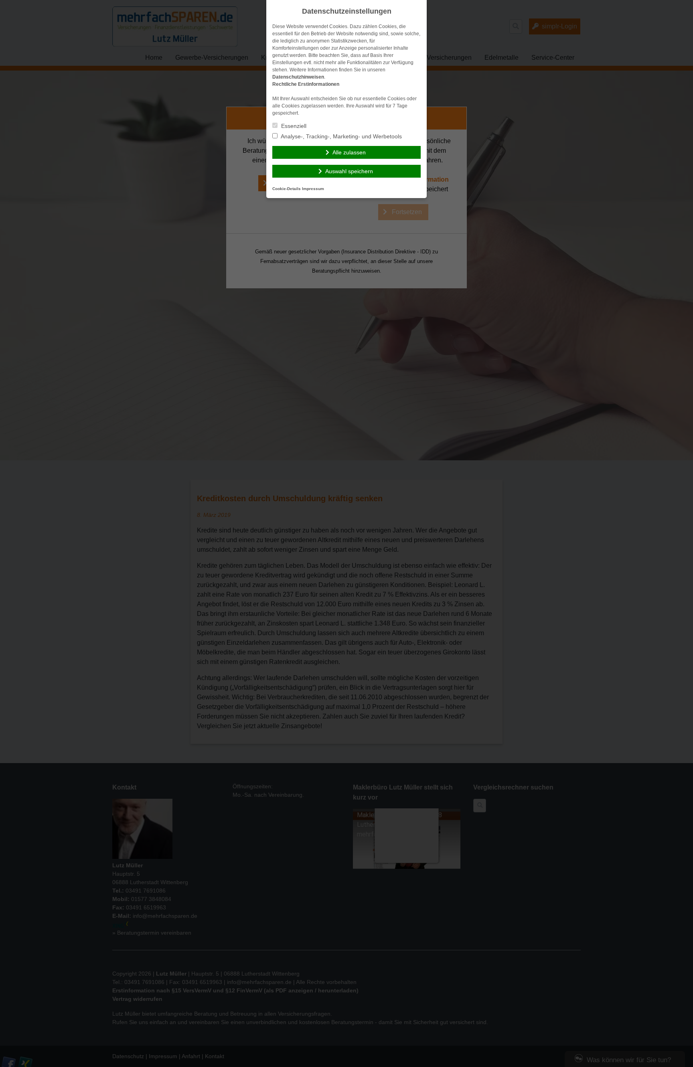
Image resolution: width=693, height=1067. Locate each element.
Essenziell (293, 126)
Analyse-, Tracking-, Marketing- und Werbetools (341, 136)
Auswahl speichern (349, 171)
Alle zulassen (349, 152)
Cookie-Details (286, 188)
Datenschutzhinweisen (298, 77)
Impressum (313, 188)
